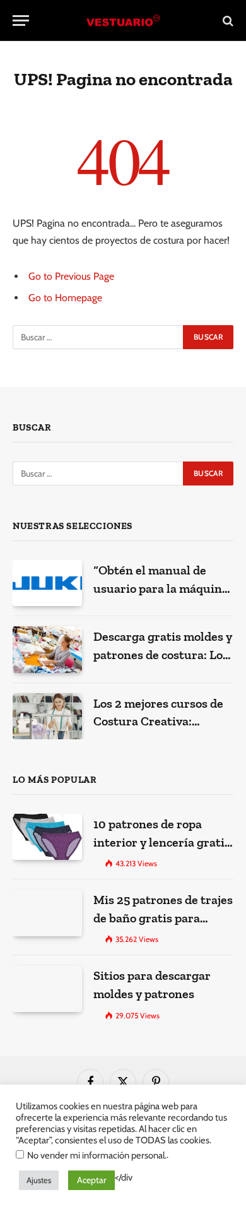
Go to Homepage (65, 298)
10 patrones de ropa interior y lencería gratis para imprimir (161, 841)
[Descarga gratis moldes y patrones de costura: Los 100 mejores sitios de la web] (47, 649)
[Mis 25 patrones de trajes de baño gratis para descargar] (47, 913)
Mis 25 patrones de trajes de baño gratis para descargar (163, 917)
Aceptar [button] (91, 1180)
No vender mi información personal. (97, 1155)
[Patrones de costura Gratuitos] (123, 20)
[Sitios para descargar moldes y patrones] (47, 988)
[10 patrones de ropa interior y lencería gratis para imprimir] (47, 837)
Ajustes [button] (38, 1180)
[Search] (226, 20)
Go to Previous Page (71, 276)
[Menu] (21, 20)
